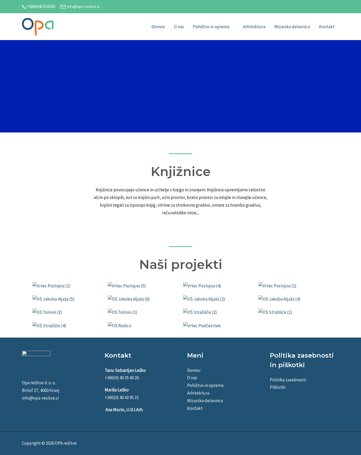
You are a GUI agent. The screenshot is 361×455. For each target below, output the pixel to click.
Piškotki (277, 387)
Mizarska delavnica (205, 401)
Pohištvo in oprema (205, 385)
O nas (192, 378)
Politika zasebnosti (288, 380)
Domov (194, 370)
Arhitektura (198, 393)
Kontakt (195, 408)
